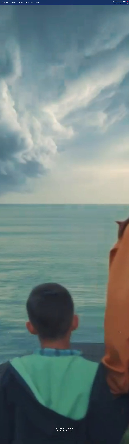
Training (116, 1)
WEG (3, 2)
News (113, 1)
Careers (120, 1)
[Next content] (64, 438)
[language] (127, 1)
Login (125, 1)
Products (14, 2)
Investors (27, 2)
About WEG (8, 2)
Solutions (21, 2)
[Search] (127, 3)
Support (37, 2)
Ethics (32, 2)
